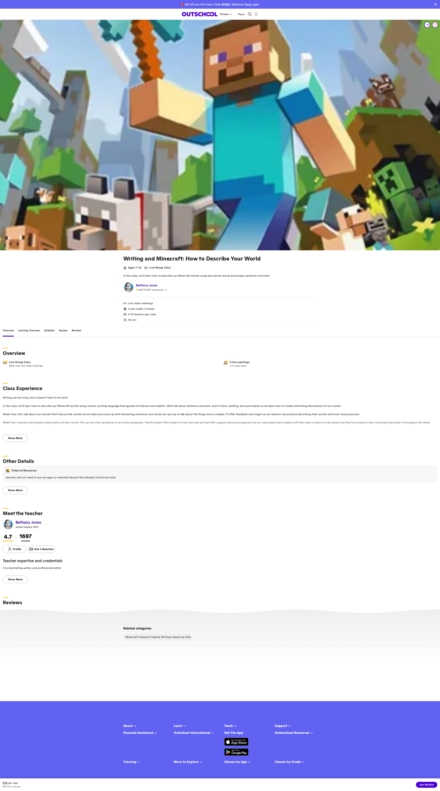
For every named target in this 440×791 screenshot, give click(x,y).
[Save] (435, 25)
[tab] (8, 330)
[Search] (250, 14)
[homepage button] (199, 14)
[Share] (427, 25)
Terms (248, 4)
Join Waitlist (426, 784)
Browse (224, 14)
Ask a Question (44, 549)
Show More (15, 438)
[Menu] (256, 14)
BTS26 (226, 4)
